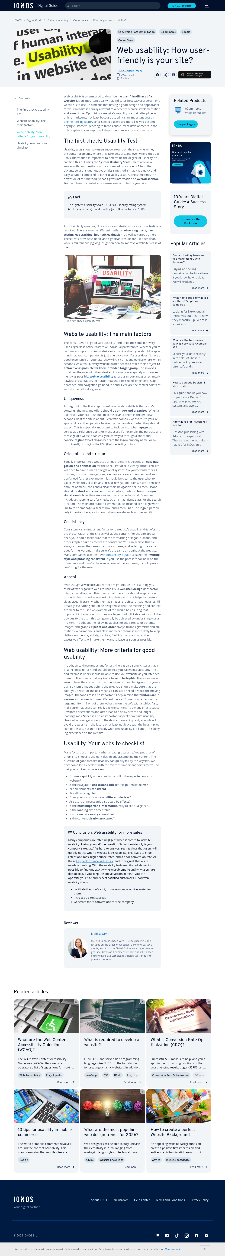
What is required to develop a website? (111, 1042)
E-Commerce (168, 32)
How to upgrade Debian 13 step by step (188, 384)
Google (186, 32)
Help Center (142, 1200)
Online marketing (57, 20)
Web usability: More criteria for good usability (33, 134)
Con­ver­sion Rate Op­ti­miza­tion (136, 32)
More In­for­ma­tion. (174, 1249)
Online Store (125, 40)
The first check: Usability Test (33, 112)
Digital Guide (34, 20)
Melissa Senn (100, 934)
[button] (190, 162)
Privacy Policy (199, 1200)
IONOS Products (181, 5)
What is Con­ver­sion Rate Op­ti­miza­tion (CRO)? (178, 1042)
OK (204, 1249)
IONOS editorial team (129, 71)
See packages (186, 124)
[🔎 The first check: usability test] (112, 287)
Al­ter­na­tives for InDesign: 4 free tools (189, 424)
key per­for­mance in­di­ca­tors (94, 861)
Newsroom (121, 1200)
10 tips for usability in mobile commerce (45, 1132)
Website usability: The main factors (31, 123)
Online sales (80, 20)
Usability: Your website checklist (32, 145)
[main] (112, 534)
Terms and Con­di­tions (170, 1200)
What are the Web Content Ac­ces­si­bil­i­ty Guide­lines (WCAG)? (43, 1045)
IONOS (18, 20)
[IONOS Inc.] (37, 1199)
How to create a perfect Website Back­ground (173, 1132)
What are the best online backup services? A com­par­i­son (190, 344)
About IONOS (99, 1200)
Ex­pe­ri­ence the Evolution (190, 221)
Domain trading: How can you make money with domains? (188, 259)
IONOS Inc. (31, 1235)
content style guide (118, 555)
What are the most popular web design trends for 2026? (111, 1132)
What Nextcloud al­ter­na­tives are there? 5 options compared (190, 301)
